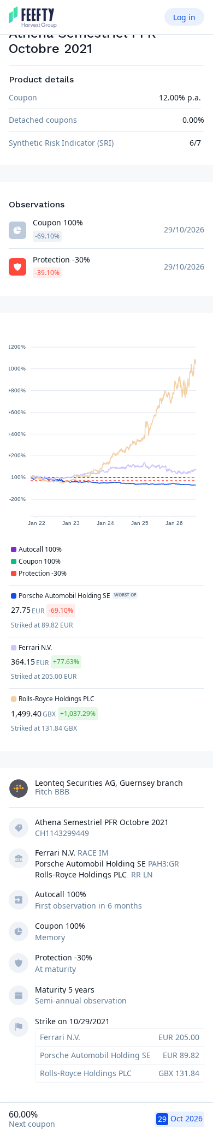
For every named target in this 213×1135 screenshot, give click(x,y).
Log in (184, 17)
